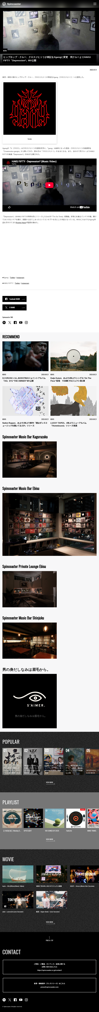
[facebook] (15, 324)
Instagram (20, 278)
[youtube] (21, 324)
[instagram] (26, 324)
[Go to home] (11, 3)
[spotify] (4, 324)
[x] (10, 324)
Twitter (12, 278)
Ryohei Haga (21, 223)
